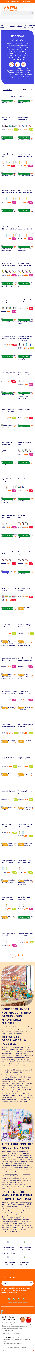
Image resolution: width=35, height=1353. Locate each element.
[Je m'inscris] (31, 1283)
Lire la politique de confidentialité (11, 1333)
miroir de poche (7, 1221)
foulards (16, 1097)
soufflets (8, 1184)
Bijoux (19, 26)
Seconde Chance (31, 26)
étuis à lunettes (10, 1089)
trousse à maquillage (13, 1219)
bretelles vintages (11, 1174)
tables (7, 1225)
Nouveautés (11, 26)
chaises (14, 1225)
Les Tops (25, 26)
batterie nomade (16, 1093)
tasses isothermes (26, 1083)
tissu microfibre (26, 1089)
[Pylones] (10, 8)
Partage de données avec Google (13, 1343)
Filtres (7, 89)
